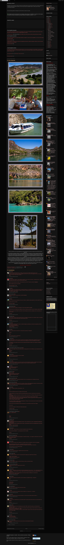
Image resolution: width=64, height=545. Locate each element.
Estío (51, 256)
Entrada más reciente (10, 528)
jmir (47, 265)
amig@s (49, 300)
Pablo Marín (11, 316)
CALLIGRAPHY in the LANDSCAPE (50, 249)
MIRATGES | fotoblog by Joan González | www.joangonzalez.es (51, 142)
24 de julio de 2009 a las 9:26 (13, 352)
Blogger (35, 543)
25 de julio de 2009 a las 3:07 (13, 439)
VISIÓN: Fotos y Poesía (50, 255)
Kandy (10, 498)
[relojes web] (48, 54)
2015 (48, 17)
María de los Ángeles (12, 435)
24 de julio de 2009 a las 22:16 (13, 426)
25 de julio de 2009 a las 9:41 (13, 462)
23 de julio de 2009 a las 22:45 (13, 304)
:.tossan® (10, 449)
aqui (23, 53)
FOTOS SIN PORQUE (50, 191)
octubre (49, 25)
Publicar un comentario (11, 524)
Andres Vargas (11, 453)
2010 (48, 21)
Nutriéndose (52, 156)
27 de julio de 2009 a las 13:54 (13, 513)
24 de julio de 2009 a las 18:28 (13, 380)
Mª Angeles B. (52, 7)
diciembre (49, 23)
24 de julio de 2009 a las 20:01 (13, 385)
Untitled (52, 117)
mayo (49, 42)
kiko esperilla (11, 486)
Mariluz (10, 271)
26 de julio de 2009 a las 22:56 (13, 492)
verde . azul (49, 210)
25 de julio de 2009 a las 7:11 (13, 458)
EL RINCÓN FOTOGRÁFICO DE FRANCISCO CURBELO (51, 216)
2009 (48, 22)
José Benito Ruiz (48, 289)
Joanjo (10, 494)
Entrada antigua (41, 528)
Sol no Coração (11, 519)
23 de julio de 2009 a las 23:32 (13, 327)
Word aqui (13, 53)
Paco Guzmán (48, 292)
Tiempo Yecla (48, 283)
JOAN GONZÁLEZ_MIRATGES (13, 411)
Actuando (49, 38)
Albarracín (49, 30)
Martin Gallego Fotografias (51, 203)
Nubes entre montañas (51, 32)
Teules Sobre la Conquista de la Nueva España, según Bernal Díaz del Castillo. (51, 237)
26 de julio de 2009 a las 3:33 (13, 484)
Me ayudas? (49, 37)
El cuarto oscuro (48, 293)
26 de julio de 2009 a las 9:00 (13, 488)
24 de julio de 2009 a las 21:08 (13, 409)
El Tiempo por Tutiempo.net (50, 279)
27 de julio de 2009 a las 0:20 (13, 496)
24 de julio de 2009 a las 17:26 (13, 376)
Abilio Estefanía (11, 306)
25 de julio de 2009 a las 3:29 (13, 447)
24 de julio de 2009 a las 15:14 (13, 369)
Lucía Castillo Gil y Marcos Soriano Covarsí (15, 347)
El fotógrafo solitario (53, 135)
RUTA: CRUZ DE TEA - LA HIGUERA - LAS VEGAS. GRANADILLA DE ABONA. (53, 219)
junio (49, 41)
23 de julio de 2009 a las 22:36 (13, 297)
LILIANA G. (10, 419)
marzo (49, 44)
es (36, 538)
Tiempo (47, 282)
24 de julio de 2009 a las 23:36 (13, 433)
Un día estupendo (11, 60)
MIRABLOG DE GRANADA (51, 229)
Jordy (10, 365)
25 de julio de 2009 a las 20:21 (13, 480)
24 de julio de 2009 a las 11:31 (13, 359)
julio (48, 29)
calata (10, 288)
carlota (10, 278)
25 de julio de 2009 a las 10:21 (13, 467)
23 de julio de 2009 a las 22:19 (13, 292)
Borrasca (10, 441)
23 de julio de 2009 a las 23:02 (13, 314)
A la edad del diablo (50, 271)
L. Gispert (10, 338)
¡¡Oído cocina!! (49, 197)
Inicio (26, 528)
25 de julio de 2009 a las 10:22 (13, 474)
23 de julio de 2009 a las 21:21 (13, 286)
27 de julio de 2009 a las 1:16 (13, 503)
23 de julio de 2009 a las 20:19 (13, 276)
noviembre (49, 24)
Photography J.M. (50, 223)
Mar (9, 490)
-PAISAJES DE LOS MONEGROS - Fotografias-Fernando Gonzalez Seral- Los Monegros (51, 241)
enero (49, 47)
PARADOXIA (49, 235)
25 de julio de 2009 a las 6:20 (13, 451)
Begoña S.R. (11, 371)
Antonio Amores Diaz (12, 382)
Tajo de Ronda (50, 39)
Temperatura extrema (51, 36)
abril (49, 43)
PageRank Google (49, 3)
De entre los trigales (53, 123)
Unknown (10, 354)
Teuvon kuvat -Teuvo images (51, 180)
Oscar (10, 329)
